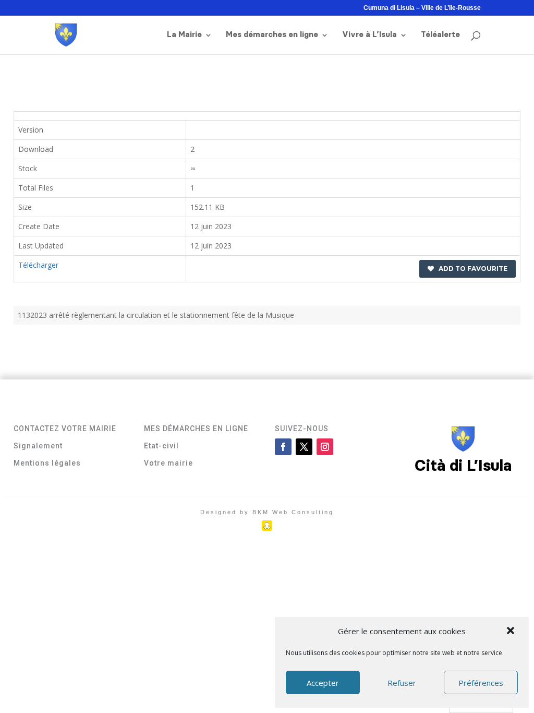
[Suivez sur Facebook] (283, 446)
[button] (511, 631)
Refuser (401, 683)
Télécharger (38, 265)
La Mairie (184, 35)
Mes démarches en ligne (272, 35)
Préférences (480, 683)
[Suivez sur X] (304, 446)
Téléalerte (440, 35)
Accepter (323, 683)
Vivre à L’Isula (369, 35)
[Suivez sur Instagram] (325, 446)
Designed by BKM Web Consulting (267, 512)
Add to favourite (470, 268)
